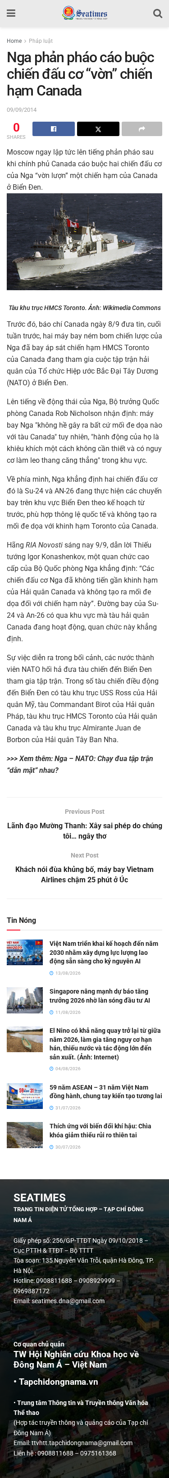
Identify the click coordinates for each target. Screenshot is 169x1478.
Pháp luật (41, 41)
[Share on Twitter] (98, 129)
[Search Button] (157, 13)
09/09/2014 (22, 109)
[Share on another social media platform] (142, 129)
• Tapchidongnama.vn (56, 1382)
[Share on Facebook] (53, 129)
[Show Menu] (11, 13)
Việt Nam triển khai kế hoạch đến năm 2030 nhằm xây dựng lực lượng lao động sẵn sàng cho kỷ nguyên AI (104, 952)
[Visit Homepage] (84, 14)
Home (14, 41)
